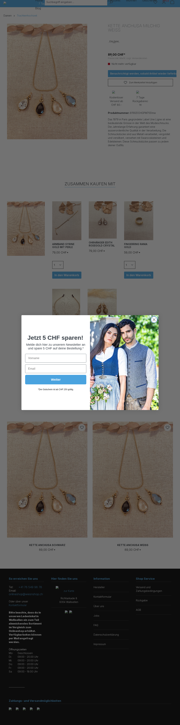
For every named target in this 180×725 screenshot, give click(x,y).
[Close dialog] (154, 320)
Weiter (56, 379)
